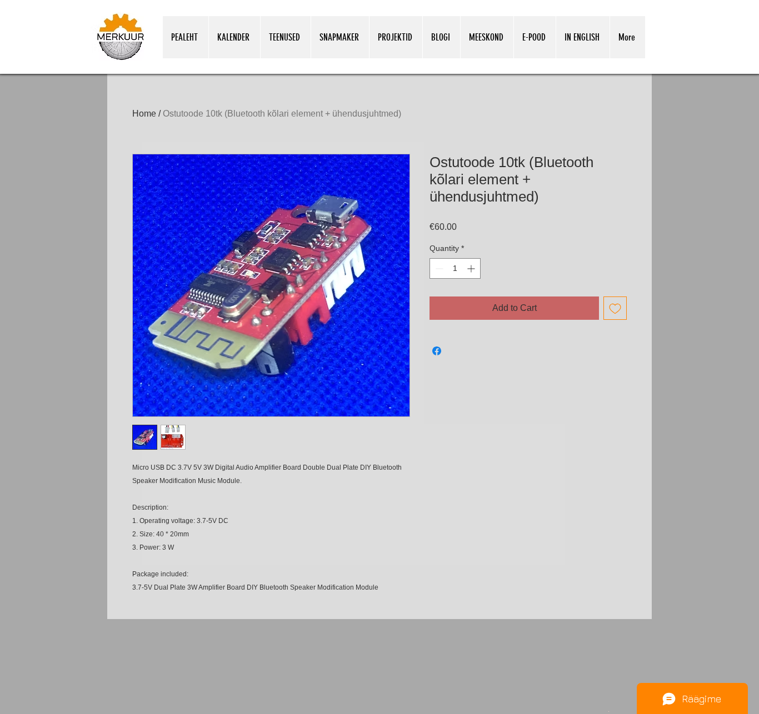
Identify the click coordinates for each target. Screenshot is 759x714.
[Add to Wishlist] (615, 308)
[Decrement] (438, 268)
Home (144, 113)
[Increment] (472, 268)
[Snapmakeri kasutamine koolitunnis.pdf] (609, 710)
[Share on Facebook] (436, 351)
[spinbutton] (455, 268)
